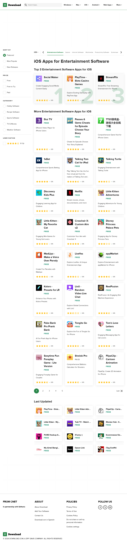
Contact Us (39, 516)
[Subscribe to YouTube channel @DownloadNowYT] (110, 507)
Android (95, 5)
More (118, 5)
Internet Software (78, 52)
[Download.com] (12, 5)
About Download (41, 507)
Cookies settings (72, 527)
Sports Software (13, 118)
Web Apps (107, 5)
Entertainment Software (55, 52)
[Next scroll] (121, 52)
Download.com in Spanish (44, 520)
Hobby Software (13, 106)
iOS (85, 5)
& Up (22, 143)
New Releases (12, 67)
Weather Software (13, 130)
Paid (8, 92)
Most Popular (12, 61)
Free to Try (11, 87)
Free (9, 81)
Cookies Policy (72, 516)
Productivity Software (102, 52)
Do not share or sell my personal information (75, 520)
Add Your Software (42, 511)
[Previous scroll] (43, 52)
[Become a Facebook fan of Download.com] (100, 507)
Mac (77, 5)
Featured (10, 55)
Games (67, 52)
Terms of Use (71, 511)
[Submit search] (26, 5)
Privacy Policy (71, 507)
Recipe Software (13, 112)
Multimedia (89, 52)
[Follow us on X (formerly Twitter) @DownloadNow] (105, 507)
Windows (67, 5)
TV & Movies (12, 124)
